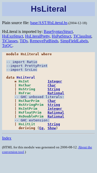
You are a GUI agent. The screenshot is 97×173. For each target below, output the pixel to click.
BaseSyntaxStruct (58, 31)
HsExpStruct (12, 36)
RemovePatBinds (44, 41)
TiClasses (10, 41)
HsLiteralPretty (37, 36)
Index (6, 138)
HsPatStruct (61, 36)
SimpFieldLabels (74, 41)
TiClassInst (82, 36)
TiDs (24, 41)
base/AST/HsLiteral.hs (49, 22)
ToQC (7, 45)
